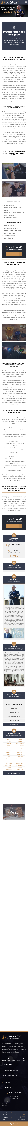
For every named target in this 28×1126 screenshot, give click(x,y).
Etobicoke (8, 745)
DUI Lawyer (16, 44)
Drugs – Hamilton (6, 1078)
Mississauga (20, 756)
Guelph (8, 748)
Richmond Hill (8, 765)
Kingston (8, 752)
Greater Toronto (20, 745)
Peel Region (9, 763)
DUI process (15, 81)
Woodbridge (9, 769)
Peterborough (19, 763)
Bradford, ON (18, 499)
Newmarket (8, 758)
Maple (8, 754)
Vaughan (20, 767)
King (20, 750)
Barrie (8, 739)
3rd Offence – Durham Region (10, 1070)
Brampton (8, 741)
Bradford (20, 739)
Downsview (8, 743)
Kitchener (19, 752)
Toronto (9, 767)
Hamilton (8, 750)
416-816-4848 (13, 12)
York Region (20, 769)
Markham (19, 754)
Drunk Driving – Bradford (9, 1068)
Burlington (19, 741)
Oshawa (20, 761)
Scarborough (20, 765)
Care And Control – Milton (9, 1075)
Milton (8, 756)
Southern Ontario (8, 761)
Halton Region (19, 748)
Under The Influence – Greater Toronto (13, 1073)
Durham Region (20, 743)
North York (19, 758)
